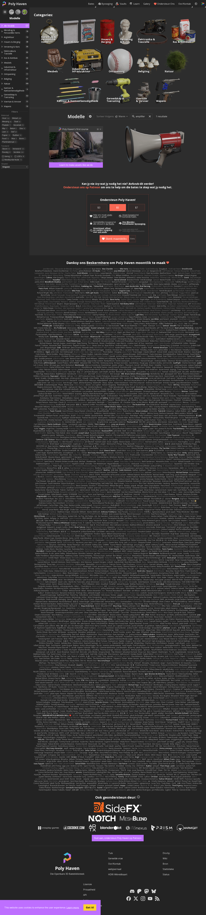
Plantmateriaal (9, 142)
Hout (5, 118)
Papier (6, 135)
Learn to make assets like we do (76, 165)
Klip (4, 128)
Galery (146, 3)
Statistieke (168, 869)
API (85, 894)
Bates (91, 3)
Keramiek (19, 125)
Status (166, 874)
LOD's (20, 156)
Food (5, 138)
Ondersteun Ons (166, 3)
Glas (22, 128)
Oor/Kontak (184, 3)
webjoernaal (114, 869)
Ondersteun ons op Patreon (81, 187)
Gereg (8, 156)
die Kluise (110, 224)
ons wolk (102, 232)
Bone (22, 138)
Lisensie (87, 884)
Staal (17, 121)
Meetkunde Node (12, 160)
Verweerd (18, 149)
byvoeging (140, 224)
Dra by (166, 853)
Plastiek (6, 125)
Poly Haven (17, 4)
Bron (165, 863)
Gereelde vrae (115, 858)
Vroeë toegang (129, 215)
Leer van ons (128, 229)
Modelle (76, 116)
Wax (14, 138)
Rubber (17, 135)
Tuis (110, 853)
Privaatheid (89, 889)
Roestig (6, 152)
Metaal (16, 118)
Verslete (18, 152)
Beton (13, 128)
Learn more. (72, 907)
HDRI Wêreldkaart (117, 874)
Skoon (6, 149)
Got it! (90, 907)
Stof (14, 132)
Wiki (165, 858)
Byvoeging (107, 3)
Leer (5, 132)
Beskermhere (97, 262)
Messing (6, 121)
